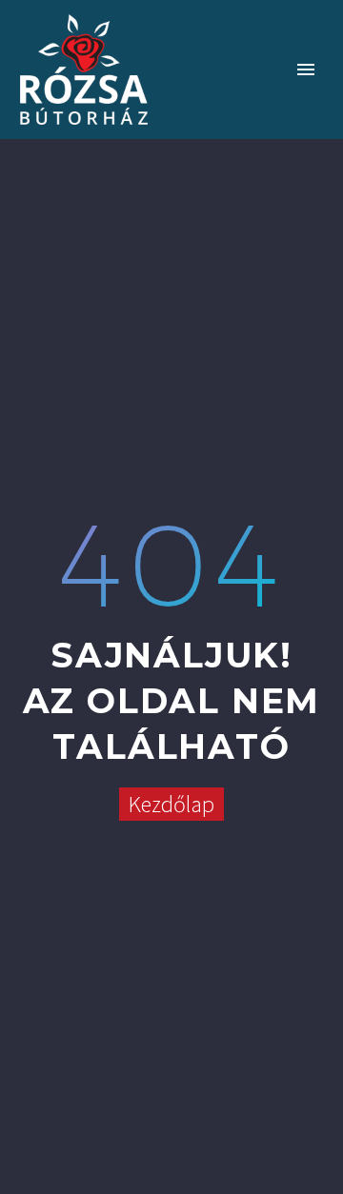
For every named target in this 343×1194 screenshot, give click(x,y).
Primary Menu (306, 69)
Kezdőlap (171, 804)
